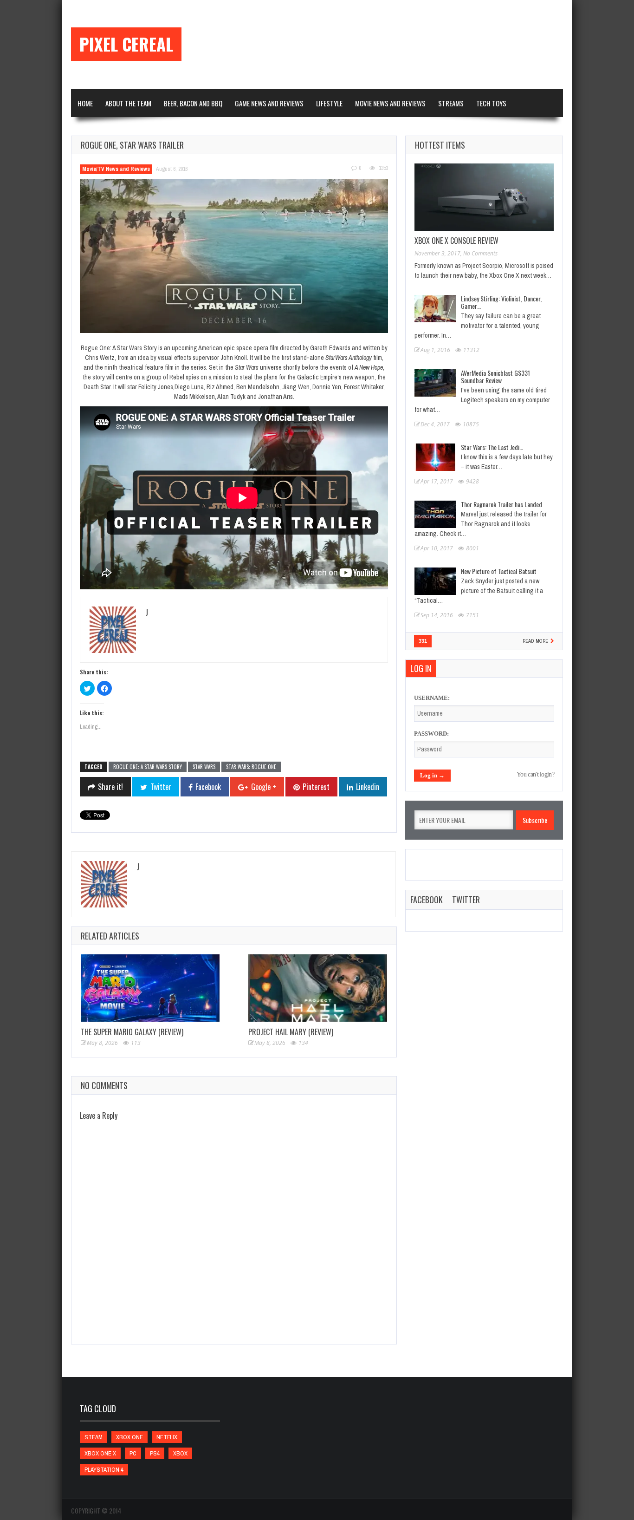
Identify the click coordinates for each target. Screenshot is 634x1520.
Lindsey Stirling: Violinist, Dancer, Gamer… (501, 302)
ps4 (155, 1453)
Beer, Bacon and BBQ (193, 103)
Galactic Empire (317, 377)
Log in (420, 668)
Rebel (176, 377)
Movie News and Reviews (390, 103)
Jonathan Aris (275, 396)
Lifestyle (329, 103)
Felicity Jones (155, 387)
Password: (431, 733)
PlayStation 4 (103, 1470)
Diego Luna (189, 387)
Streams (451, 103)
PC (132, 1453)
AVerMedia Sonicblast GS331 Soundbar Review (495, 376)
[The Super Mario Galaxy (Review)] (150, 988)
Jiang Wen (296, 387)
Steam (93, 1437)
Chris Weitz (100, 357)
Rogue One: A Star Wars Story (147, 766)
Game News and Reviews (269, 103)
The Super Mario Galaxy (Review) (132, 1031)
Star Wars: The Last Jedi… (492, 447)
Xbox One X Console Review (456, 240)
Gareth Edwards (330, 348)
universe (258, 367)
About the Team (128, 103)
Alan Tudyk (231, 396)
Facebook (426, 900)
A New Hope (369, 367)
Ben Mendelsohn (257, 387)
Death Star (97, 387)
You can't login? (535, 774)
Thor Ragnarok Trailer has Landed (501, 504)
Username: (432, 697)
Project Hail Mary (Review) (290, 1031)
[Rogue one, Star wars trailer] (234, 256)
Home (85, 103)
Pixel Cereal (126, 44)
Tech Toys (491, 103)
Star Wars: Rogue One (251, 766)
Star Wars (204, 766)
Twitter (466, 900)
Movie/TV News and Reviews (116, 169)
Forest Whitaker (363, 387)
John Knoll (233, 357)
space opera (252, 348)
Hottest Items (440, 145)
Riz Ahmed (220, 387)
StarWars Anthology (348, 357)
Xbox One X (100, 1453)
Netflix (166, 1437)
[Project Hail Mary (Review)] (317, 988)
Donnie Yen (326, 387)
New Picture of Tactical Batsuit (499, 571)
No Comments (480, 253)
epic (229, 348)
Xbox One (129, 1437)
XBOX (180, 1453)
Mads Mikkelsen (194, 396)
